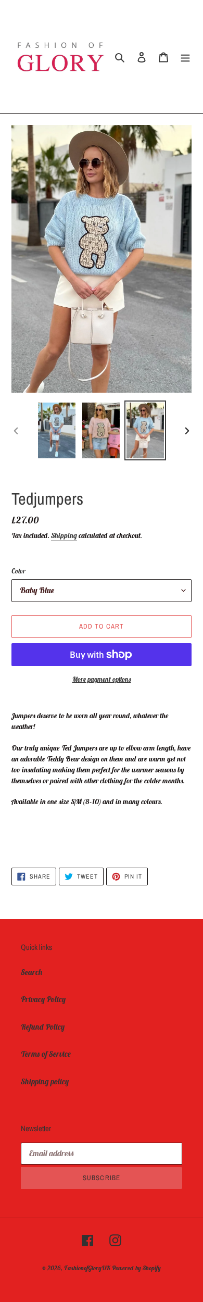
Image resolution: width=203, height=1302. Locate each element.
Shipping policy (45, 1081)
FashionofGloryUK (87, 1268)
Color (18, 571)
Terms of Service (46, 1054)
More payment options (101, 679)
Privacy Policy (43, 999)
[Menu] (185, 56)
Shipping (64, 535)
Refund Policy (43, 1027)
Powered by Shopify (136, 1268)
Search (32, 972)
